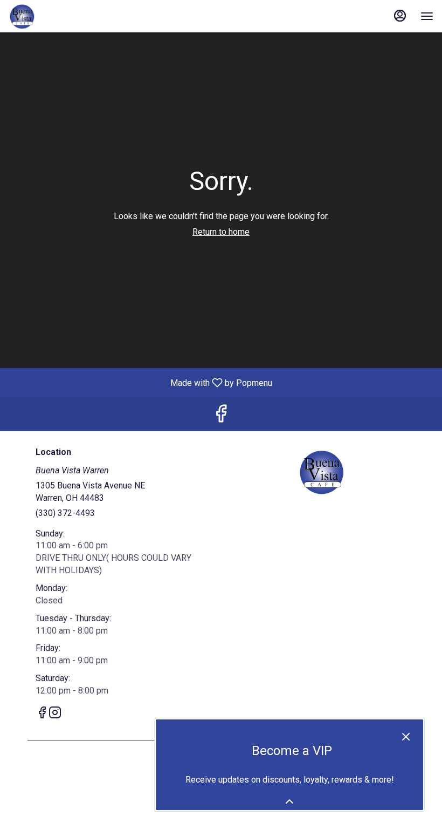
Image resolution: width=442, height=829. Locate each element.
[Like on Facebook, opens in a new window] (221, 417)
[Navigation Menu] (427, 16)
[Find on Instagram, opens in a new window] (55, 714)
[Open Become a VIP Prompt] (289, 801)
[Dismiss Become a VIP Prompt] (406, 737)
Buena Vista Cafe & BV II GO (321, 471)
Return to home (221, 232)
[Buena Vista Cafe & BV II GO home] (57, 16)
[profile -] (399, 15)
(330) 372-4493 (65, 513)
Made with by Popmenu (140, 382)
